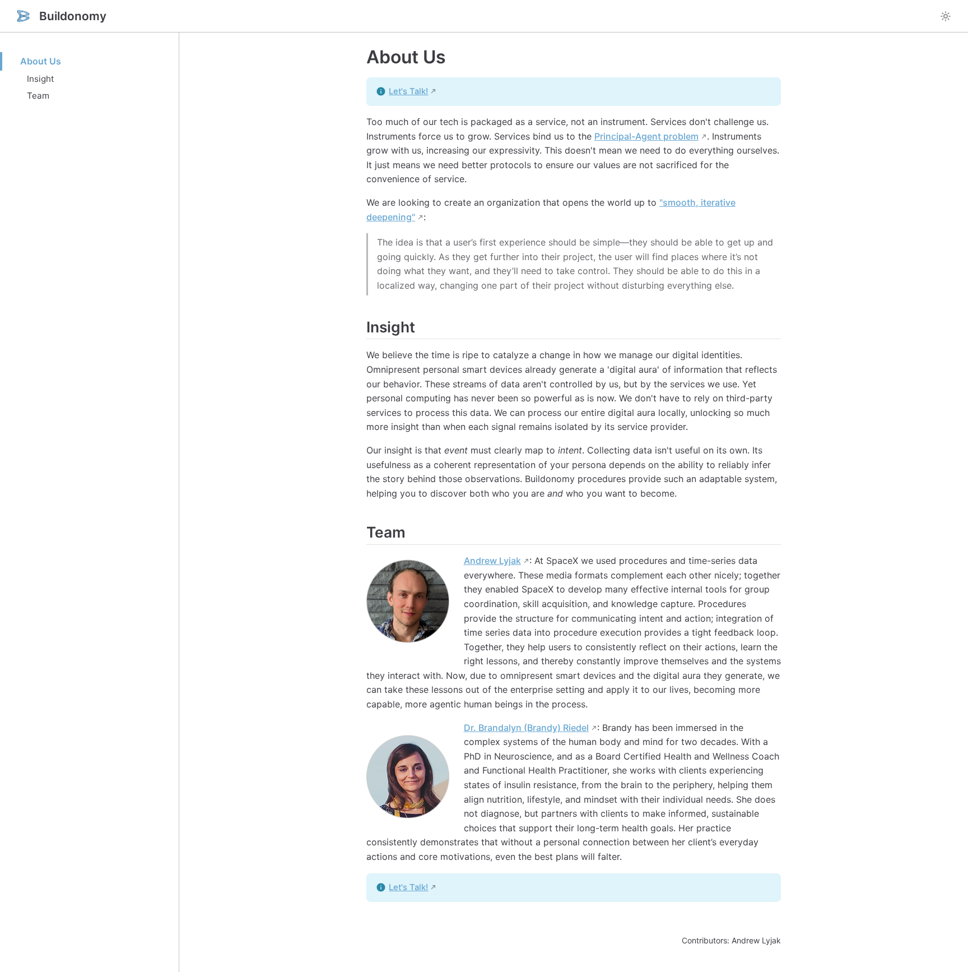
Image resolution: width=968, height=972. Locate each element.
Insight (40, 78)
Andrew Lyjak (492, 560)
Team (38, 95)
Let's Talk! (408, 91)
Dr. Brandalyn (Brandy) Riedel (526, 727)
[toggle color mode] (946, 16)
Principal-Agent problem (646, 136)
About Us (40, 61)
